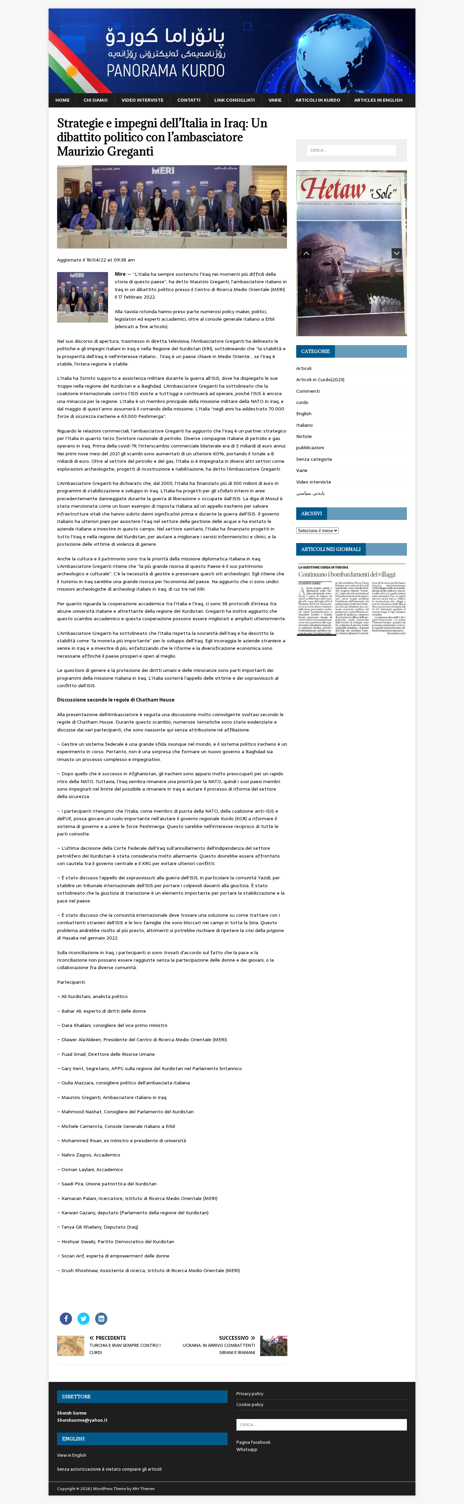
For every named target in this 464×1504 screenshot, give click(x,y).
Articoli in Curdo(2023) (320, 379)
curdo (302, 402)
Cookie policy (249, 1404)
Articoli (303, 368)
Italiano (304, 425)
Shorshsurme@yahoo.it (82, 1420)
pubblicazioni (310, 447)
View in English (71, 1455)
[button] (306, 253)
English (303, 413)
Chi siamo (96, 100)
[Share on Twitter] (83, 1323)
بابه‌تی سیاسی (310, 493)
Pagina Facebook (253, 1442)
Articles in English (378, 100)
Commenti (308, 391)
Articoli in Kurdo (318, 100)
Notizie (304, 436)
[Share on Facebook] (66, 1323)
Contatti (188, 100)
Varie (275, 100)
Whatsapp (246, 1449)
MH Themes (143, 1488)
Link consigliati (234, 100)
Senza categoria (314, 459)
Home (62, 100)
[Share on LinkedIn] (101, 1323)
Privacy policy (249, 1393)
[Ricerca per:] (351, 150)
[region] (351, 253)
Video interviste (142, 100)
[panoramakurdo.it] (232, 89)
